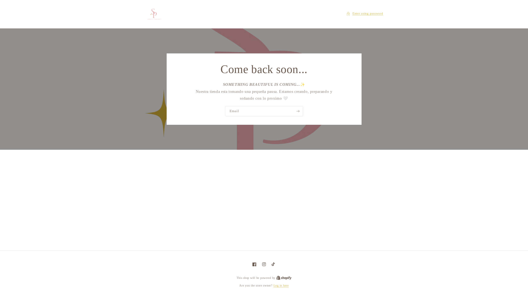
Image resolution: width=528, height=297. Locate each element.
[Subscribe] (298, 111)
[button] (364, 13)
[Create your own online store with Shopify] (284, 277)
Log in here (281, 285)
